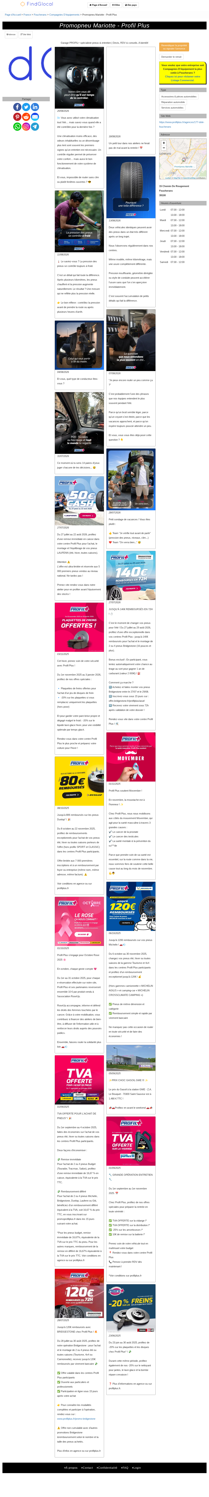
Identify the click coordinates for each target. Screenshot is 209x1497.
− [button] (164, 148)
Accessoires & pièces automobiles (178, 96)
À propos (72, 1467)
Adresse (12, 34)
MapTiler (177, 178)
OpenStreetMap (189, 178)
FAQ (125, 1467)
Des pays (132, 5)
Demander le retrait (171, 56)
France (27, 14)
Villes (116, 5)
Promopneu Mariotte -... (184, 166)
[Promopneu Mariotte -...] (184, 160)
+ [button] (164, 143)
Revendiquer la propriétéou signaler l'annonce (174, 47)
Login (137, 1467)
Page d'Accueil (99, 5)
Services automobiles (172, 107)
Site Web (26, 34)
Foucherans (40, 14)
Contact (88, 1467)
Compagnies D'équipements (64, 14)
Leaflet (168, 178)
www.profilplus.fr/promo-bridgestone (76, 1418)
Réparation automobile (173, 102)
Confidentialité (107, 1467)
